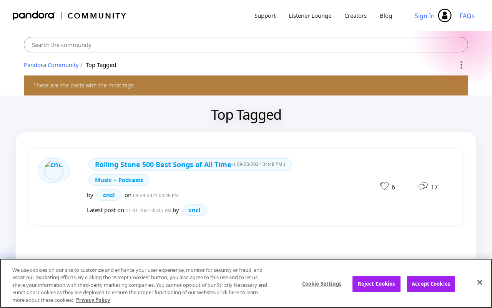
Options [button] (461, 65)
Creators (355, 15)
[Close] (479, 282)
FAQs (467, 16)
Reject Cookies (376, 283)
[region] (246, 283)
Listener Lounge (310, 15)
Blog (386, 15)
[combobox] (246, 44)
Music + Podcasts (119, 180)
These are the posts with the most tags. (84, 85)
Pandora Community (70, 16)
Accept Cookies (431, 283)
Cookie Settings (322, 283)
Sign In (425, 16)
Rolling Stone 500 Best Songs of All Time (190, 164)
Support (265, 15)
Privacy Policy (93, 299)
